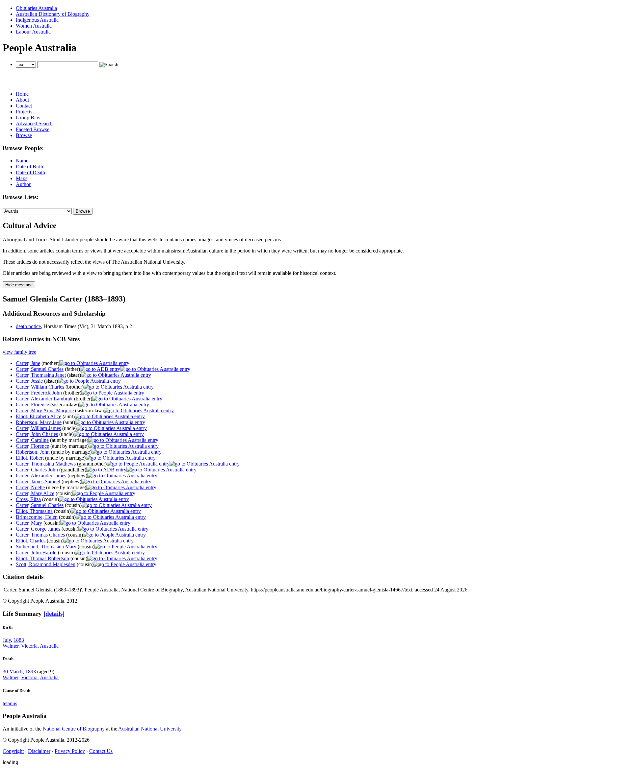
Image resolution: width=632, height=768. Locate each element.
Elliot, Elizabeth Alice (38, 416)
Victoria (29, 646)
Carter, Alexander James (41, 475)
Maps (21, 178)
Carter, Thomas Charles (40, 535)
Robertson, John (33, 452)
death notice (28, 326)
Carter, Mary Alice (35, 493)
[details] (54, 613)
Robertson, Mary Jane (39, 422)
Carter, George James (38, 529)
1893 (30, 671)
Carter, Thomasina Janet (41, 375)
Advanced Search (34, 123)
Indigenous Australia (37, 20)
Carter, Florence (32, 404)
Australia (49, 646)
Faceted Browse (32, 129)
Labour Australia (33, 32)
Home (22, 94)
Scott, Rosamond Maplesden (45, 564)
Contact (24, 105)
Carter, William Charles (40, 387)
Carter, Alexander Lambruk (44, 398)
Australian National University (150, 729)
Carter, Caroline (32, 440)
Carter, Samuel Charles (40, 369)
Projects (24, 111)
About (22, 100)
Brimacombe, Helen (37, 517)
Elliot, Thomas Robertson (42, 558)
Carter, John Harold (36, 552)
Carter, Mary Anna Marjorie (45, 410)
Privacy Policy (70, 751)
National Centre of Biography (74, 729)
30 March (13, 671)
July (7, 640)
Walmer (10, 646)
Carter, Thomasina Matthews (46, 464)
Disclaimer (39, 751)
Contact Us (101, 751)
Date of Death (30, 172)
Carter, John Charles (37, 434)
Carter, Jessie (29, 381)
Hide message (19, 284)
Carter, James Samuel (38, 481)
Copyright (13, 751)
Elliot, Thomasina (34, 511)
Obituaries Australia (36, 8)
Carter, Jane (28, 363)
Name (22, 160)
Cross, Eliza (28, 499)
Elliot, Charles (30, 540)
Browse (24, 135)
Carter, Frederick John (39, 393)
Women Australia (34, 26)
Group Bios (28, 117)
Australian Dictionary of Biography (53, 14)
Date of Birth (29, 166)
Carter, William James (38, 428)
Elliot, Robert (30, 458)
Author (23, 184)
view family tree (19, 352)
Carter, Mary (29, 523)
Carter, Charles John (37, 469)
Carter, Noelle (30, 487)
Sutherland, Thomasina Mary (46, 546)
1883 (18, 640)
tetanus (10, 703)
